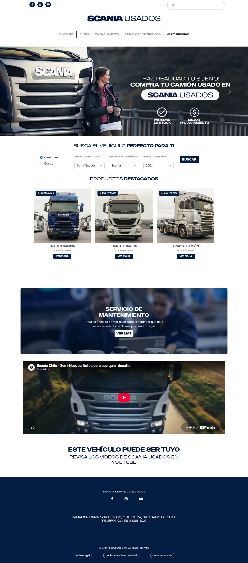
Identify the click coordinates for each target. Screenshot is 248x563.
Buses (48, 163)
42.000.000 (124, 250)
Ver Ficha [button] (62, 256)
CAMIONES (66, 34)
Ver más (124, 333)
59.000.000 (62, 250)
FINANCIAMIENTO (107, 34)
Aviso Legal (83, 555)
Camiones (51, 157)
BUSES (84, 34)
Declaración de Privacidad (121, 555)
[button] (18, 91)
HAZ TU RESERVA (178, 34)
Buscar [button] (189, 159)
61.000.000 (185, 250)
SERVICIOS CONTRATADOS (143, 34)
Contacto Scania (162, 555)
